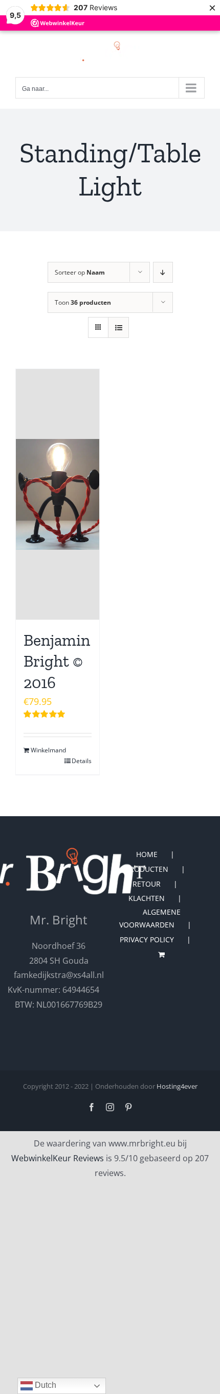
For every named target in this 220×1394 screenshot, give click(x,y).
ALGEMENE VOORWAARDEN (150, 918)
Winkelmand (44, 750)
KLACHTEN (146, 898)
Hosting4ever (177, 1086)
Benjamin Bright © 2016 (57, 661)
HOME (147, 854)
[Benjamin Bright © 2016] (57, 494)
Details (82, 760)
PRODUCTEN (146, 869)
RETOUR (147, 884)
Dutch (44, 1385)
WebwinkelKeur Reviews (57, 1158)
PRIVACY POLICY (147, 939)
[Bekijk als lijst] (118, 327)
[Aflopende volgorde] (163, 272)
